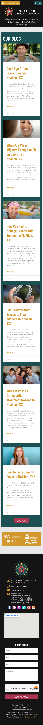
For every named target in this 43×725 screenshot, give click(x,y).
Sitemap (15, 705)
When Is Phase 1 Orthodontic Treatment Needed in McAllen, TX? (21, 398)
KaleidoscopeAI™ (30, 717)
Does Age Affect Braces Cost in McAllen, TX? (17, 73)
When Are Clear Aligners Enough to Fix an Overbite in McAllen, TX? (21, 152)
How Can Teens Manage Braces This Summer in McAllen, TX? (20, 233)
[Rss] (33, 607)
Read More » (10, 106)
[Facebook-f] (9, 607)
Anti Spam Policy (21, 707)
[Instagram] (19, 607)
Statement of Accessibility (21, 710)
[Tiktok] (24, 607)
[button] (21, 520)
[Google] (14, 607)
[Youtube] (29, 607)
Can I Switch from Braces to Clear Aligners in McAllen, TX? (20, 316)
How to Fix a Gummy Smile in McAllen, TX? (21, 474)
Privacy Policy (26, 705)
